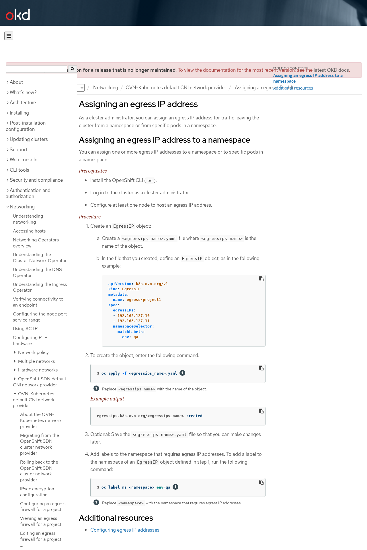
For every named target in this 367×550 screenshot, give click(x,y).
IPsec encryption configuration (37, 492)
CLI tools (19, 170)
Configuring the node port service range (40, 317)
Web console (23, 159)
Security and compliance (36, 180)
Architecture (23, 102)
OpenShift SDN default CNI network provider (39, 382)
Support (19, 149)
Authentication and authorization (28, 193)
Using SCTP (25, 329)
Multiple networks (36, 361)
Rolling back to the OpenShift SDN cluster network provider (39, 471)
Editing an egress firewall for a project (40, 536)
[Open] (8, 36)
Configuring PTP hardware (30, 340)
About (16, 82)
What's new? (23, 92)
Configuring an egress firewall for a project (42, 507)
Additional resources (293, 88)
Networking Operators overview (36, 243)
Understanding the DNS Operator (37, 272)
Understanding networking (28, 219)
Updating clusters (29, 139)
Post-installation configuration (26, 126)
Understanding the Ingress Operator (40, 287)
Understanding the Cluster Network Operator (40, 257)
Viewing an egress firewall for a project (40, 521)
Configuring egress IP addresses (124, 530)
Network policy (33, 352)
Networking (105, 87)
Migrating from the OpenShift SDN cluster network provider (39, 444)
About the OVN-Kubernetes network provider (41, 420)
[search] (72, 69)
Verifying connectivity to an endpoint (38, 302)
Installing (19, 113)
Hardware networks (37, 370)
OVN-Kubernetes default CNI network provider (176, 87)
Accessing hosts (29, 231)
